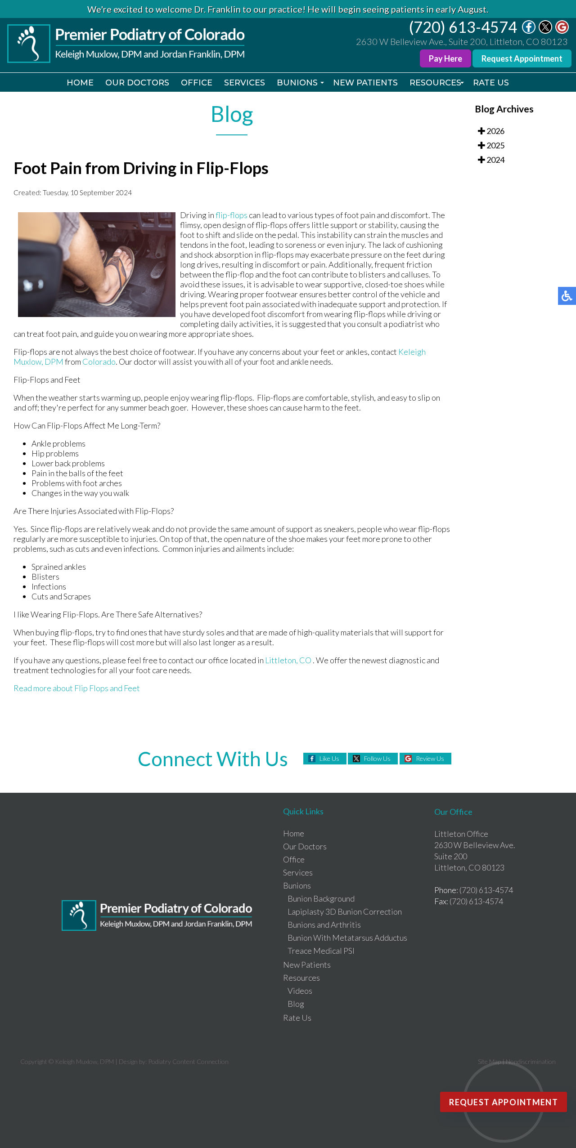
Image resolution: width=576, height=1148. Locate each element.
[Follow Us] (545, 31)
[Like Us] (529, 31)
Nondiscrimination (531, 1061)
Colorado (99, 361)
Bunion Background (321, 898)
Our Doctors (137, 83)
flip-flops (232, 215)
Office (196, 83)
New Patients (365, 83)
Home (80, 83)
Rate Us (491, 83)
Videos (300, 991)
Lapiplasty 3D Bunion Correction (345, 911)
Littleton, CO (288, 660)
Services (244, 83)
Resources (435, 83)
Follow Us (377, 758)
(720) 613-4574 (463, 27)
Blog (296, 1004)
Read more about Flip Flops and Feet (77, 688)
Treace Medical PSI (321, 951)
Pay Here (445, 58)
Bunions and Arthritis (324, 924)
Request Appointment (522, 58)
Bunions (297, 83)
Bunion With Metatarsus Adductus (347, 938)
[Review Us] (562, 31)
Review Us (430, 758)
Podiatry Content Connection (188, 1061)
